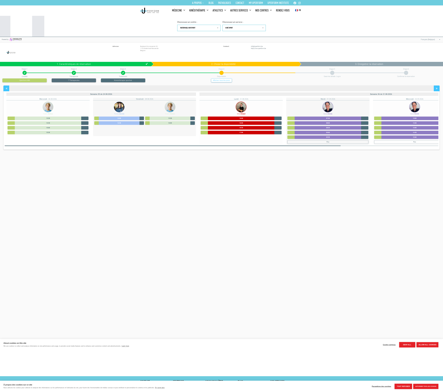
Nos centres (262, 10)
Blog (211, 3)
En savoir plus (160, 388)
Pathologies (224, 3)
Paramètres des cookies (381, 386)
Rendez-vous (283, 10)
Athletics (218, 10)
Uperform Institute (278, 3)
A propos (197, 3)
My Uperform (256, 3)
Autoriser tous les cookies (425, 386)
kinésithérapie (197, 10)
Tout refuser (403, 386)
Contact (240, 3)
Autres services (239, 10)
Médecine (177, 10)
